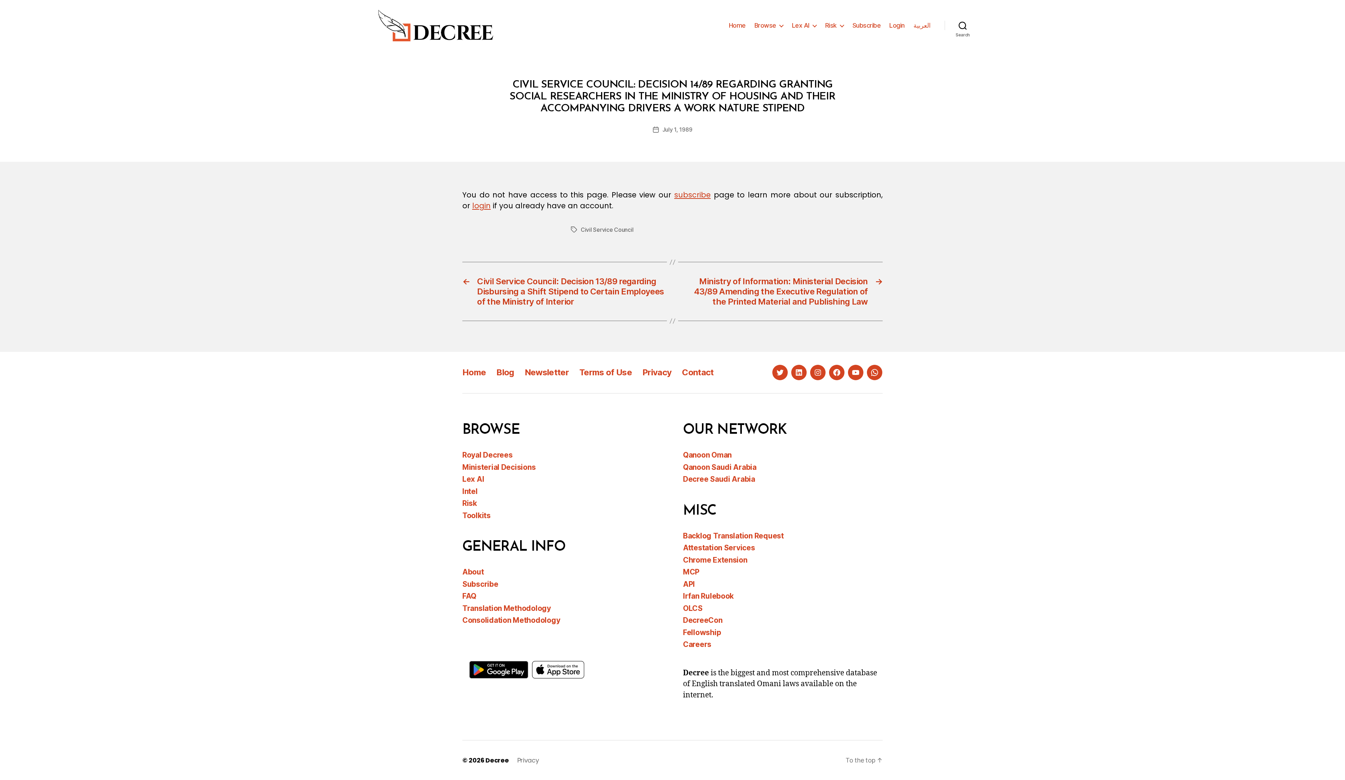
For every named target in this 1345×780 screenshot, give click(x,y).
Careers (697, 644)
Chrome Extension (715, 560)
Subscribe (867, 25)
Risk (831, 25)
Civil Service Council (607, 229)
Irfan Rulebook (708, 596)
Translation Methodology (506, 608)
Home (737, 25)
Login (897, 25)
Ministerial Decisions (499, 467)
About (473, 571)
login (481, 206)
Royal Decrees (487, 455)
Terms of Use (605, 372)
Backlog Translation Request (733, 535)
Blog (505, 372)
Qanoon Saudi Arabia (720, 467)
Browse (765, 25)
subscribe (692, 195)
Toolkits (476, 515)
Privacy (656, 372)
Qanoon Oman (707, 455)
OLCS (693, 608)
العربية (922, 25)
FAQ (469, 596)
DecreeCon (703, 620)
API (689, 584)
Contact (697, 372)
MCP (691, 571)
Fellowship (702, 632)
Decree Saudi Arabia (719, 479)
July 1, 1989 (677, 129)
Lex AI (800, 25)
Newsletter (547, 372)
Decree (497, 760)
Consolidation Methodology (511, 620)
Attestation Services (719, 547)
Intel (470, 491)
